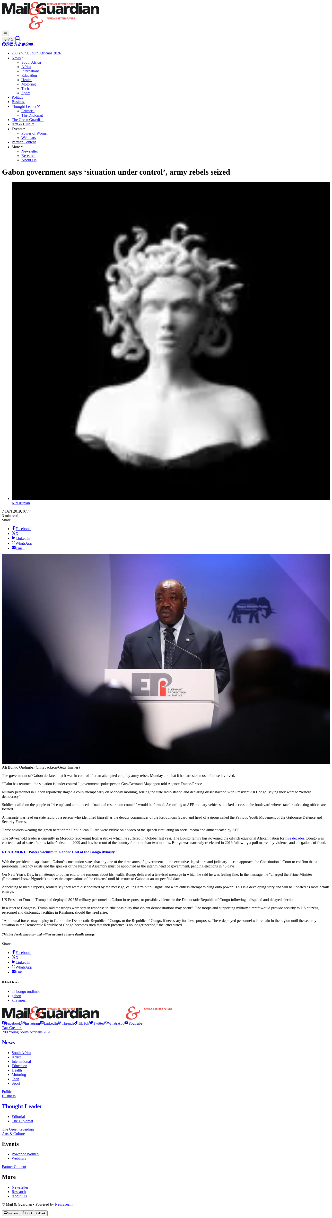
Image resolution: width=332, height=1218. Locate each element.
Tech (15, 1079)
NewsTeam (63, 1204)
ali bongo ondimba (26, 991)
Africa (16, 1057)
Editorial (18, 1117)
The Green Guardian (18, 1129)
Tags (5, 1028)
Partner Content (14, 1167)
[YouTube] (31, 45)
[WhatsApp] (27, 45)
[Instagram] (8, 45)
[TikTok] (19, 45)
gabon (16, 996)
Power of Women (25, 1154)
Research (19, 1192)
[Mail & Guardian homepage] (166, 16)
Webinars (19, 1158)
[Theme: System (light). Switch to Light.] (9, 39)
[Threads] (15, 45)
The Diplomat (22, 1121)
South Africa (21, 1053)
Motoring (19, 1074)
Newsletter (20, 1187)
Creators (15, 1028)
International (21, 1061)
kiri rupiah (19, 1000)
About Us (19, 1196)
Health (17, 1070)
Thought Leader (22, 1106)
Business (9, 1096)
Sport (16, 1083)
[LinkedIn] (12, 45)
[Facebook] (4, 45)
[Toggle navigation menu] (5, 33)
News (8, 1042)
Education (19, 1066)
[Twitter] (23, 45)
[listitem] (11, 1023)
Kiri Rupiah (21, 503)
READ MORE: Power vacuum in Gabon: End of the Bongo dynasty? (59, 852)
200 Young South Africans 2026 (26, 1032)
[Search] (18, 39)
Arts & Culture (13, 1134)
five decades (294, 838)
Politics (7, 1091)
